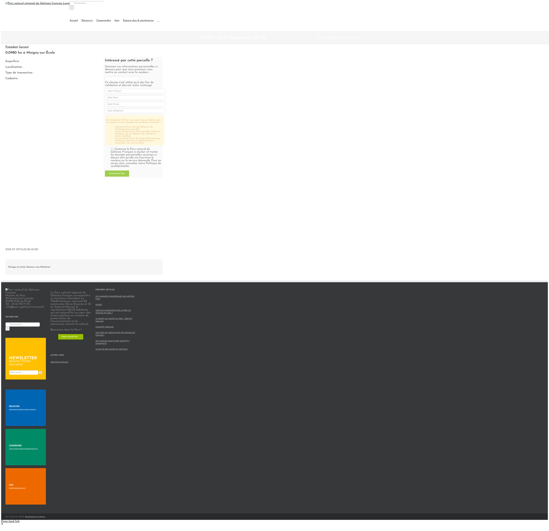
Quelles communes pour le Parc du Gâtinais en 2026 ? (113, 312)
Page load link (10, 521)
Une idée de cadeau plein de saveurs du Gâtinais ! (115, 334)
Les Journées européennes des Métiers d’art (115, 298)
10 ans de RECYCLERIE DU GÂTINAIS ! (112, 349)
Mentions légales (59, 362)
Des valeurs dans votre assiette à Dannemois (113, 342)
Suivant (24, 46)
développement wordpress (35, 517)
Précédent (11, 46)
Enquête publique (105, 327)
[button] (158, 20)
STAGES (99, 305)
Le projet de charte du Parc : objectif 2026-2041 (114, 320)
